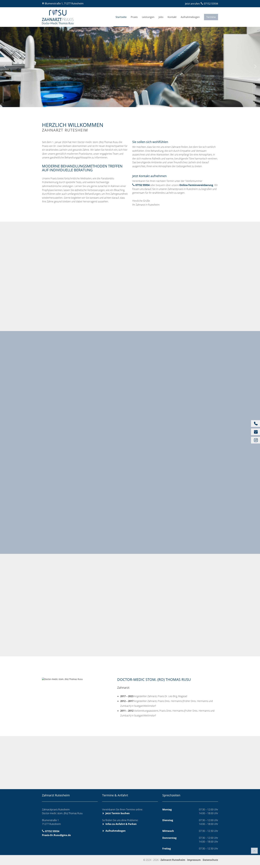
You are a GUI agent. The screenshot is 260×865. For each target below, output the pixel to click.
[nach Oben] (254, 851)
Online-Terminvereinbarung (196, 185)
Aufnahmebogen (190, 17)
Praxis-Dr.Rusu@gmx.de (56, 835)
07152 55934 (211, 3)
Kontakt (172, 17)
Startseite (121, 17)
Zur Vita (69, 679)
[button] (4, 66)
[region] (130, 66)
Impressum (194, 860)
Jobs (161, 17)
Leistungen (148, 17)
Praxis (134, 17)
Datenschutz (210, 860)
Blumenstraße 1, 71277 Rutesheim (64, 3)
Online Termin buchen (57, 312)
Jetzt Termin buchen (117, 813)
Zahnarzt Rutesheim (173, 860)
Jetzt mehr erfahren (154, 380)
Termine (211, 17)
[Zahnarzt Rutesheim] (71, 17)
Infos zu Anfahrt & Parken (121, 824)
